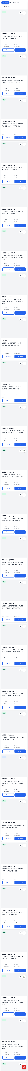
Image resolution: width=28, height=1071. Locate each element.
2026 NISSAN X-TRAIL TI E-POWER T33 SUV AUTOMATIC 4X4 (12, 1002)
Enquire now (20, 50)
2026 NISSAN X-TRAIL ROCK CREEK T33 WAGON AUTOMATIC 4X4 (14, 257)
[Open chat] (24, 1067)
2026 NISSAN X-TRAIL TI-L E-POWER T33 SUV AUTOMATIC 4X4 (12, 783)
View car (8, 50)
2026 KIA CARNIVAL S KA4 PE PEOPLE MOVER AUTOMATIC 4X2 (12, 301)
